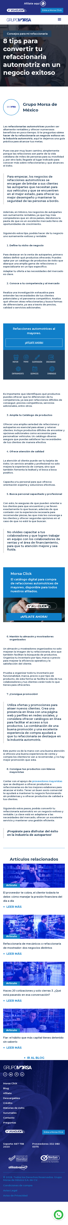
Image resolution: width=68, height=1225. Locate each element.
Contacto (8, 1117)
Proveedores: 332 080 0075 (46, 1145)
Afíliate (7, 1093)
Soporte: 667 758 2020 (13, 1145)
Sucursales (9, 1112)
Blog (6, 1088)
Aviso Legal (10, 1190)
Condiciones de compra (17, 1185)
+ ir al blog (34, 1058)
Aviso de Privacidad (15, 1195)
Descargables (11, 1098)
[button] (59, 20)
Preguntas (9, 1122)
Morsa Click (10, 1083)
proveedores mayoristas (47, 781)
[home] (25, 20)
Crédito (7, 1103)
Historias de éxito (13, 1108)
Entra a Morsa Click (52, 10)
